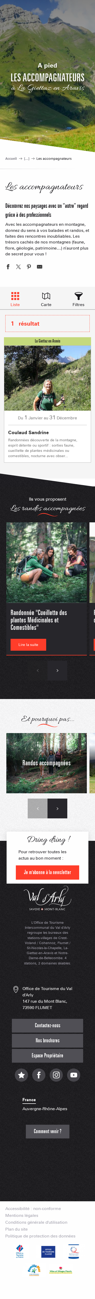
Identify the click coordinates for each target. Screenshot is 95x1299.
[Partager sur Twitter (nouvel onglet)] (18, 267)
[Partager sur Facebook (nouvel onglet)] (8, 267)
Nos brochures (48, 1040)
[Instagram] (56, 1078)
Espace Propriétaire (47, 1055)
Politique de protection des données (40, 1236)
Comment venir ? (47, 1131)
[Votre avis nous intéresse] (21, 1078)
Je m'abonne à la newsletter (47, 872)
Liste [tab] (15, 304)
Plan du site (16, 1229)
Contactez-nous (47, 1025)
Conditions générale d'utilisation (36, 1222)
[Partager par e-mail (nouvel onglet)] (39, 267)
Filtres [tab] (78, 304)
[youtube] (73, 1078)
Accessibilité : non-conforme (33, 1209)
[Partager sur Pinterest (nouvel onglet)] (29, 267)
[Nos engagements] (47, 1251)
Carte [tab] (46, 304)
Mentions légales (21, 1215)
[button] (38, 671)
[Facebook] (39, 1078)
